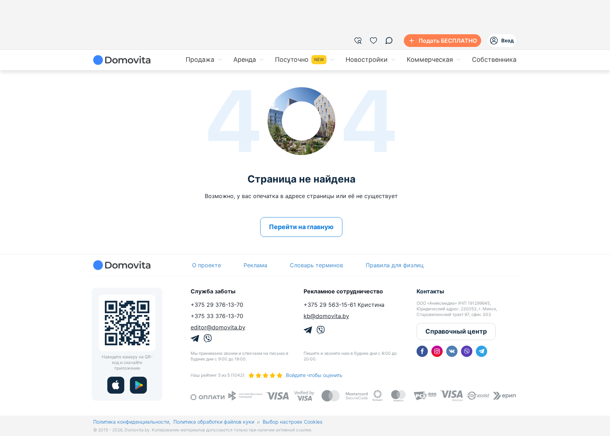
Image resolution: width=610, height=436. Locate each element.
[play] (138, 385)
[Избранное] (373, 40)
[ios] (115, 385)
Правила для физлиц (395, 265)
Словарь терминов (316, 265)
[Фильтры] (358, 40)
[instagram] (437, 351)
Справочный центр (456, 331)
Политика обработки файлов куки (213, 422)
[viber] (466, 351)
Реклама (255, 265)
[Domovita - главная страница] (121, 60)
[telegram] (481, 351)
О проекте (206, 265)
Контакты (430, 291)
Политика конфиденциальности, (132, 422)
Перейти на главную (301, 227)
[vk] (452, 351)
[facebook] (422, 351)
